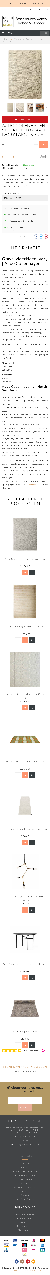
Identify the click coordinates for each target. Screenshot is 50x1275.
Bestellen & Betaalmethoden (25, 1171)
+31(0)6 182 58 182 (26, 1137)
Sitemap (25, 1195)
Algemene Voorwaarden (25, 1187)
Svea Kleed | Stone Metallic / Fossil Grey (25, 829)
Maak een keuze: (11, 193)
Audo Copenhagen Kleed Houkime (25, 626)
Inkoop (25, 1191)
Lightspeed (13, 1270)
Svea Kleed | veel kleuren (25, 1031)
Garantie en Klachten (25, 1199)
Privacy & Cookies (25, 1179)
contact (32, 484)
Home (6, 39)
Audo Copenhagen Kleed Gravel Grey (25, 559)
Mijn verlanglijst (25, 1226)
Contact (25, 1167)
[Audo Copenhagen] (44, 157)
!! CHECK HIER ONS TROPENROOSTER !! (23, 3)
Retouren (25, 1183)
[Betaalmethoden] (6, 1240)
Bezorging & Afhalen (25, 1175)
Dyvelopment (35, 1270)
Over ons (25, 1164)
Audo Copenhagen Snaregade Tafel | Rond (25, 964)
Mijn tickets (25, 1222)
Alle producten (25, 1230)
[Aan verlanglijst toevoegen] (3, 144)
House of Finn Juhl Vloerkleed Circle (25, 761)
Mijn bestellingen (25, 1218)
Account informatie (25, 1214)
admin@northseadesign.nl (26, 1145)
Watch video (26, 120)
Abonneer (25, 1107)
